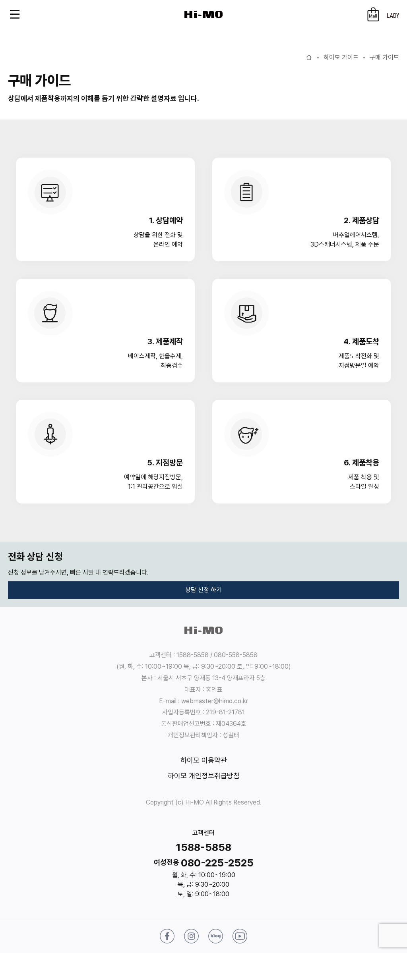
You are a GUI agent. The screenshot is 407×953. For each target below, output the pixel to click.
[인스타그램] (191, 936)
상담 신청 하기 (203, 590)
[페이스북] (167, 936)
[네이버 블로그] (215, 936)
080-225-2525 (217, 863)
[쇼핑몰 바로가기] (373, 14)
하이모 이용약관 (203, 760)
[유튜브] (240, 936)
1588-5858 (203, 847)
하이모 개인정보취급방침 (204, 776)
